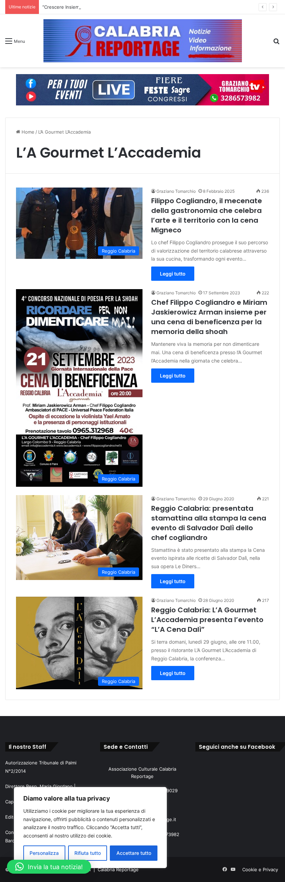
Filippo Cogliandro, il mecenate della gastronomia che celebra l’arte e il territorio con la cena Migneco (206, 215)
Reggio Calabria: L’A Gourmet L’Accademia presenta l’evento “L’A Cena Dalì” (207, 619)
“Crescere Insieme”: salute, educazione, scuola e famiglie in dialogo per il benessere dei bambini (146, 7)
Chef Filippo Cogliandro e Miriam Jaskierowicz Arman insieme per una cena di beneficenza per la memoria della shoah (209, 316)
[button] (49, 867)
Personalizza (44, 853)
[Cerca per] (276, 43)
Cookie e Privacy (260, 869)
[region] (90, 827)
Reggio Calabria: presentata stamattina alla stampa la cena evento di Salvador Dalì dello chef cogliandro (208, 522)
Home (27, 132)
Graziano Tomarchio (176, 191)
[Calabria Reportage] (142, 40)
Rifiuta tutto (87, 853)
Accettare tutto (133, 853)
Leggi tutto (173, 274)
